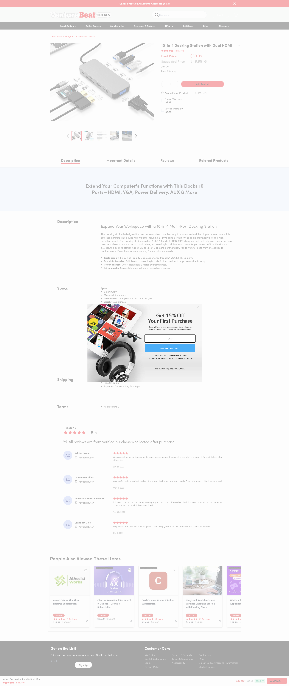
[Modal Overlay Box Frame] (144, 343)
